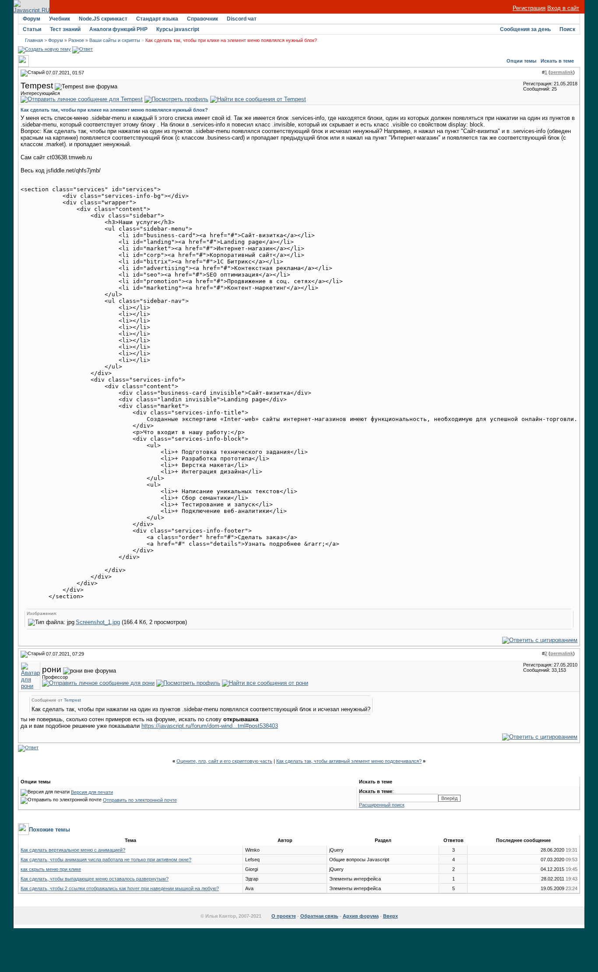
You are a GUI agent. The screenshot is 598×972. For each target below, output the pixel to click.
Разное (76, 40)
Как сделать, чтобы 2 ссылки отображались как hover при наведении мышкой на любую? (120, 888)
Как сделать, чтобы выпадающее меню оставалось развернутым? (95, 878)
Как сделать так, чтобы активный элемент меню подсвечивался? (349, 761)
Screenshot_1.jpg (98, 622)
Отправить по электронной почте (140, 800)
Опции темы (521, 60)
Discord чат (242, 19)
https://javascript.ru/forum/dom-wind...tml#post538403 (209, 726)
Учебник (59, 19)
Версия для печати (92, 792)
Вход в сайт (563, 8)
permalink (561, 72)
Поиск (567, 29)
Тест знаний (65, 29)
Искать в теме (557, 60)
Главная (34, 40)
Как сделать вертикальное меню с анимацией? (73, 850)
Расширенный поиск (382, 804)
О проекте (283, 916)
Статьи (32, 29)
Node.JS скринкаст (103, 19)
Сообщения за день (525, 29)
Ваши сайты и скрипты (114, 40)
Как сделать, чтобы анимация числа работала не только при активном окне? (106, 859)
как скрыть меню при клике (51, 869)
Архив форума (361, 916)
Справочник (202, 19)
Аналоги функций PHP (118, 29)
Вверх (390, 916)
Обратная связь (319, 916)
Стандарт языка (157, 19)
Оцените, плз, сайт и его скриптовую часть (224, 761)
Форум (31, 19)
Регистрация (529, 8)
